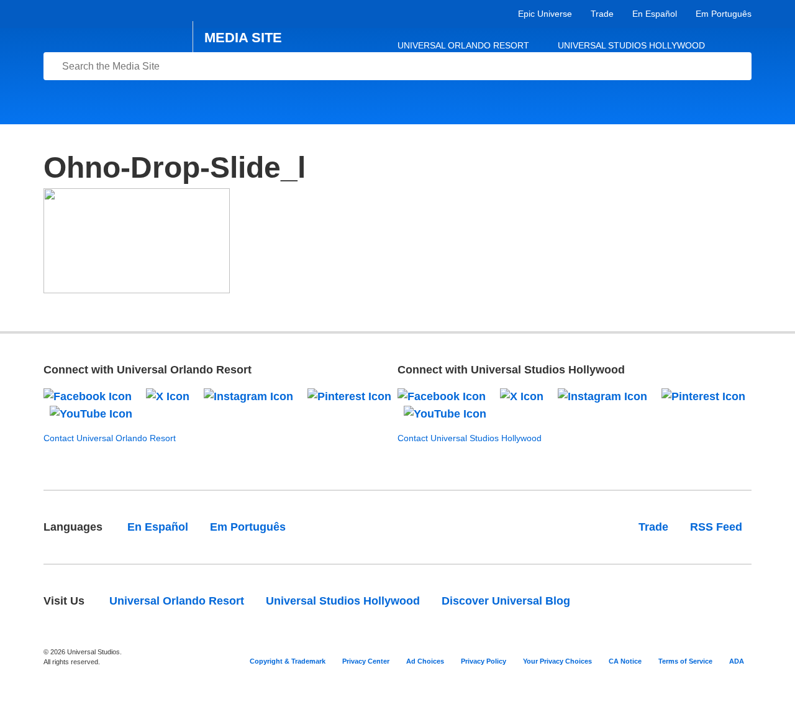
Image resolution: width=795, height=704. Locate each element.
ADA (736, 661)
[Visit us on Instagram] (248, 396)
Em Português (724, 14)
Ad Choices (425, 661)
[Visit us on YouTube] (91, 413)
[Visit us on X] (167, 396)
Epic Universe (545, 14)
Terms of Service (685, 661)
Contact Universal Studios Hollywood (470, 438)
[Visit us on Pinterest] (349, 396)
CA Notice (625, 661)
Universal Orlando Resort (463, 45)
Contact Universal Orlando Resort (109, 438)
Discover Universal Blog (506, 601)
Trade (602, 14)
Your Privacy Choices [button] (557, 661)
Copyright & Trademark (287, 661)
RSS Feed (716, 527)
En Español (654, 14)
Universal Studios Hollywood (631, 45)
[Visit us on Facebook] (87, 396)
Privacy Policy (483, 661)
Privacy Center (365, 661)
